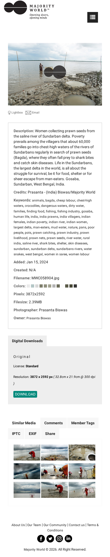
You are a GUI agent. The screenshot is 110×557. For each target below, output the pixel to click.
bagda (50, 200)
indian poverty (37, 222)
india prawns (49, 217)
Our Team (34, 525)
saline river (30, 243)
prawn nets (37, 238)
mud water (58, 227)
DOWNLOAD (25, 394)
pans (82, 227)
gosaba (86, 211)
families (19, 211)
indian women (76, 222)
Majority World (34, 549)
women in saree (55, 254)
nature (72, 227)
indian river (57, 222)
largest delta (23, 227)
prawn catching (44, 233)
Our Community (55, 525)
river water (73, 238)
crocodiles (32, 206)
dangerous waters (54, 206)
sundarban (21, 249)
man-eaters (41, 227)
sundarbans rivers (69, 249)
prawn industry (67, 233)
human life (21, 217)
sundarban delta (43, 249)
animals (38, 200)
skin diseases (77, 243)
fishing (51, 211)
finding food (35, 211)
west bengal (34, 254)
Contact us (77, 525)
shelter (61, 243)
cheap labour (65, 200)
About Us (18, 525)
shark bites (47, 243)
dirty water (76, 206)
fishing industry (68, 211)
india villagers (70, 217)
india (34, 217)
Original (21, 356)
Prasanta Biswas (38, 318)
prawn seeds (56, 238)
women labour (79, 254)
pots (28, 233)
